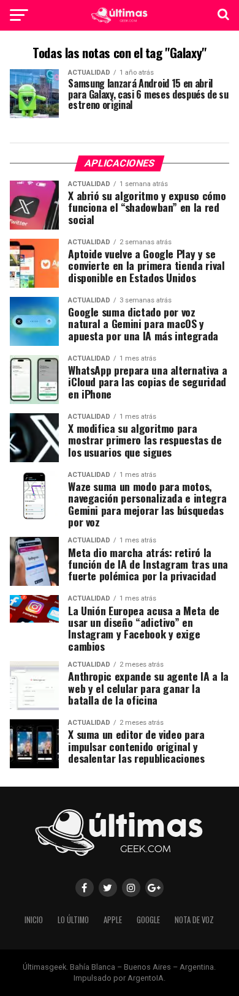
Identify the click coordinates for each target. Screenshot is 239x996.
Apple (113, 920)
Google (148, 920)
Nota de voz (194, 920)
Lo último (73, 920)
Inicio (34, 920)
